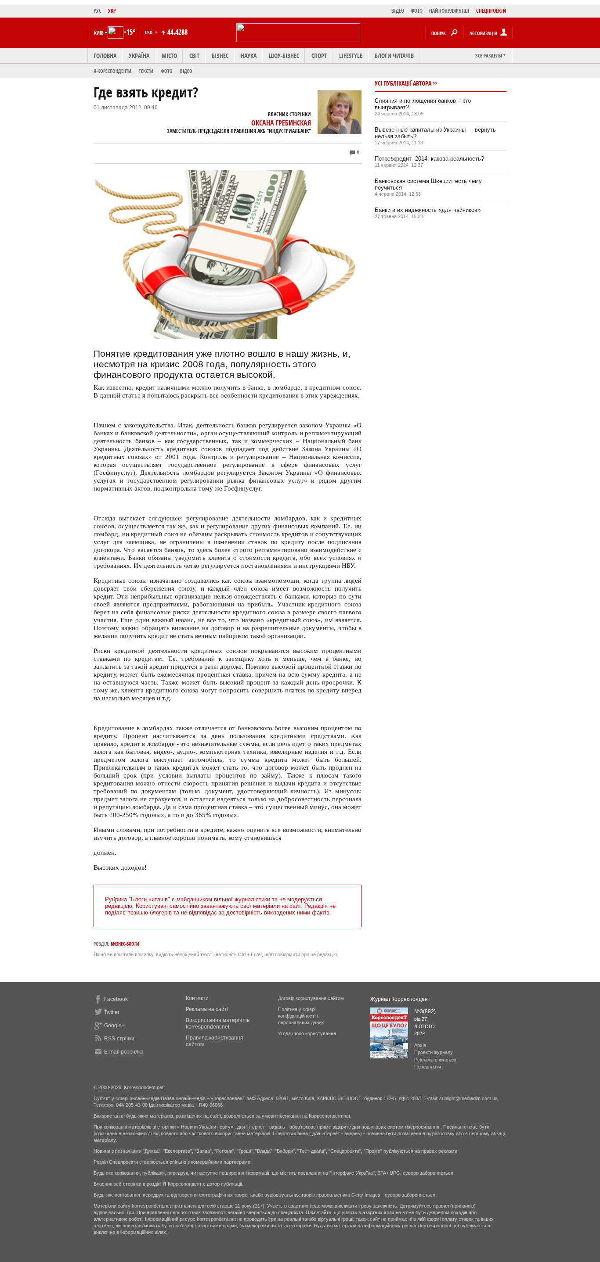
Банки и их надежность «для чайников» (428, 210)
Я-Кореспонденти (112, 71)
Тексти (146, 71)
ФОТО (417, 10)
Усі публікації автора (403, 83)
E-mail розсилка (124, 1052)
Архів (420, 1045)
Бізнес (220, 55)
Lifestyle (350, 55)
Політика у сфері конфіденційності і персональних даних (301, 1016)
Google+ (114, 1025)
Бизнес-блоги (125, 943)
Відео (186, 71)
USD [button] (149, 32)
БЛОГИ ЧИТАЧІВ (394, 55)
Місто (169, 55)
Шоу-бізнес (284, 55)
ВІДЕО (397, 10)
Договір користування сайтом (311, 998)
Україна (139, 55)
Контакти (197, 998)
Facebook (116, 999)
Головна (105, 55)
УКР (112, 10)
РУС (97, 10)
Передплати (427, 1066)
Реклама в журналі (435, 1059)
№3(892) (425, 1011)
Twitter (111, 1012)
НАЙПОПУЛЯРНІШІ (449, 10)
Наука (249, 55)
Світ (194, 55)
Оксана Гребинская (281, 123)
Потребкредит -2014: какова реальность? (429, 158)
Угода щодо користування (307, 1033)
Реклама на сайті (207, 1009)
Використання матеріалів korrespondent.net (217, 1023)
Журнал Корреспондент (400, 999)
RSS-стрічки (119, 1039)
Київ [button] (99, 32)
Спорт (319, 55)
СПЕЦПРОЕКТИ (491, 10)
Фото (167, 71)
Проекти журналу (433, 1052)
